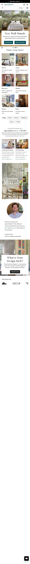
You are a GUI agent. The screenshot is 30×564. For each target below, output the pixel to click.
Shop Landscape (20, 42)
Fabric (18, 121)
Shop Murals (8, 42)
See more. (22, 136)
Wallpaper (24, 117)
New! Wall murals (15, 1)
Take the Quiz (15, 271)
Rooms (16, 117)
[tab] (12, 47)
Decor (12, 121)
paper (6, 228)
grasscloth (13, 228)
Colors (10, 117)
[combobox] (21, 7)
